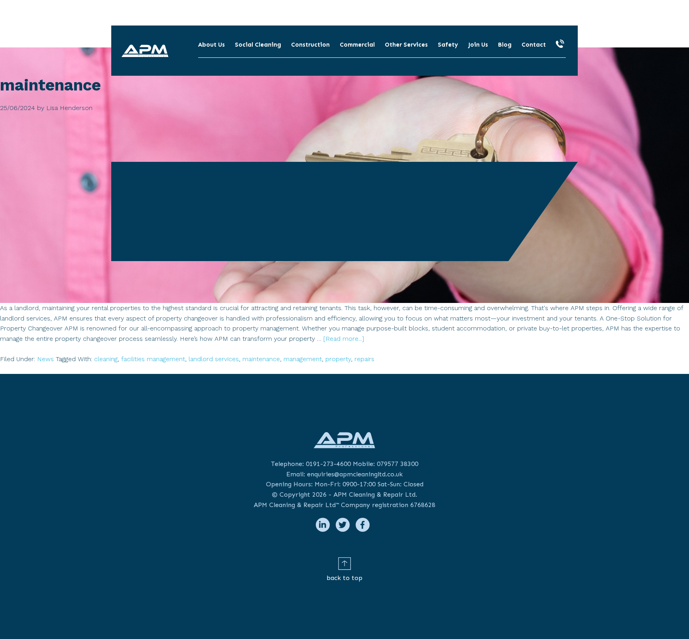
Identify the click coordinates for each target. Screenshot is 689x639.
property (338, 359)
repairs (364, 359)
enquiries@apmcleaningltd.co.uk (355, 474)
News (45, 359)
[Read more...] (343, 338)
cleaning (106, 359)
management (302, 359)
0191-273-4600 (328, 464)
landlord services (214, 359)
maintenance (261, 359)
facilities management (153, 359)
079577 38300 (397, 464)
